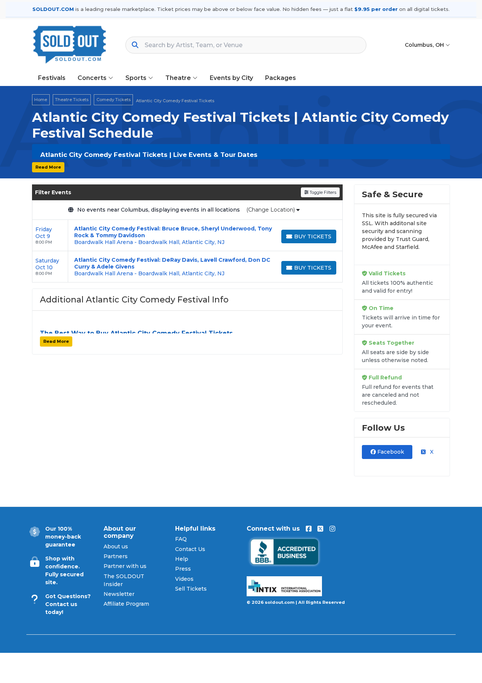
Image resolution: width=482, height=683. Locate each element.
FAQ (181, 539)
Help (181, 559)
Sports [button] (136, 77)
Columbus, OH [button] (425, 44)
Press (183, 568)
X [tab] (431, 451)
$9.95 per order (376, 9)
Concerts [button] (93, 77)
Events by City (231, 77)
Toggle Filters (322, 192)
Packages (280, 77)
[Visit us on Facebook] (308, 529)
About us (116, 546)
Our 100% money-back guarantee (63, 536)
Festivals (52, 77)
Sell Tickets (191, 588)
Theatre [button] (178, 77)
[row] (187, 235)
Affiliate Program (126, 603)
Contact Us (190, 549)
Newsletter (119, 594)
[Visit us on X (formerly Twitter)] (320, 529)
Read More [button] (48, 167)
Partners (116, 556)
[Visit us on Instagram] (332, 529)
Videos (184, 579)
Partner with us (125, 566)
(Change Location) (271, 209)
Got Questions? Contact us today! (68, 604)
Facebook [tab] (390, 451)
